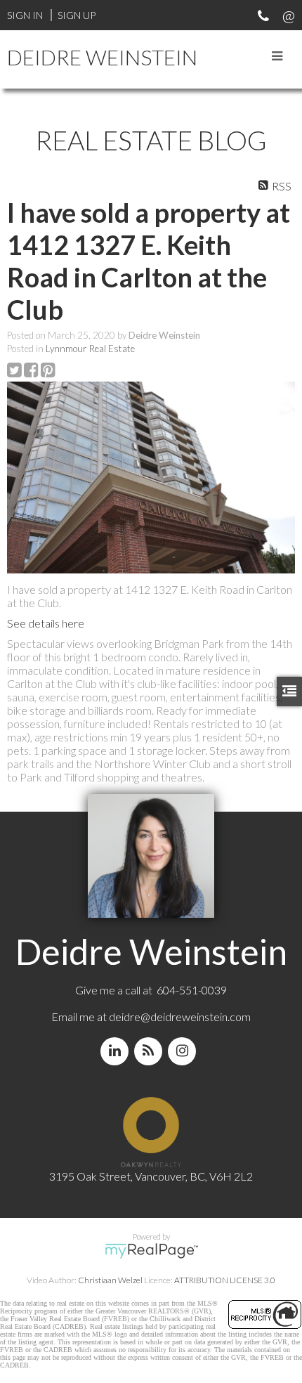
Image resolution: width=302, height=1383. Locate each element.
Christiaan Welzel (110, 1280)
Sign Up (77, 15)
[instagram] (185, 1051)
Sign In (25, 15)
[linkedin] (117, 1051)
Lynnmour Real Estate (90, 348)
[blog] (151, 1051)
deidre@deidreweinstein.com (180, 1016)
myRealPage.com (151, 1251)
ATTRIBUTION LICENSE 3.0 (224, 1280)
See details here (45, 623)
